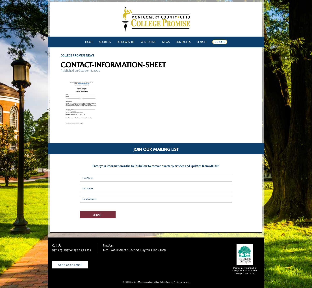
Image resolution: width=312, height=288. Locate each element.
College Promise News (77, 55)
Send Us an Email (70, 265)
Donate (219, 42)
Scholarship (126, 42)
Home (89, 42)
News (166, 42)
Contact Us (183, 42)
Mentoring (148, 42)
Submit (98, 215)
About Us (105, 42)
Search (201, 42)
